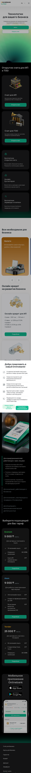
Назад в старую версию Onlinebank (9, 407)
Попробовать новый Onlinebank (22, 407)
